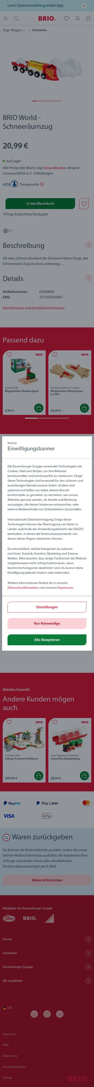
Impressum (65, 588)
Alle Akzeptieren (47, 640)
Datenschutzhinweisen (23, 588)
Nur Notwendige (47, 624)
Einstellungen (47, 607)
